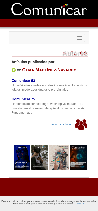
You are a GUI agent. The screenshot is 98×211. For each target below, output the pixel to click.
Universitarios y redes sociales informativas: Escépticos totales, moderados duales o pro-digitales (49, 87)
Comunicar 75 (23, 99)
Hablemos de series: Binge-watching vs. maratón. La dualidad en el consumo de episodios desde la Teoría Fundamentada (48, 108)
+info (78, 203)
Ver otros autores (61, 124)
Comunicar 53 (23, 80)
